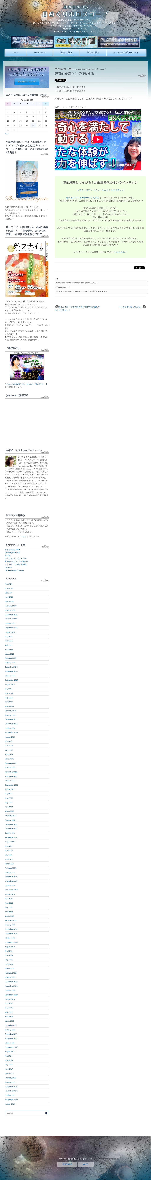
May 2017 (9, 1065)
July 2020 (8, 899)
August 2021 (10, 842)
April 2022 (9, 807)
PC (86, 1164)
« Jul (6, 134)
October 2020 (10, 885)
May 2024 (9, 698)
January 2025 (10, 663)
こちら (23, 537)
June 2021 (9, 851)
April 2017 (9, 1069)
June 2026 (9, 588)
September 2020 (11, 890)
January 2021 (10, 872)
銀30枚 (7, 556)
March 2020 (9, 916)
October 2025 (10, 623)
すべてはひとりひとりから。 (16, 558)
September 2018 (11, 995)
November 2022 (11, 776)
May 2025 (9, 645)
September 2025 (11, 628)
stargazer (8, 567)
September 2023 (11, 733)
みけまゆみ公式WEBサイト (126, 52)
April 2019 (9, 964)
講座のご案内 (66, 52)
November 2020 (11, 881)
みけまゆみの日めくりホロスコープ (80, 1159)
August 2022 (10, 789)
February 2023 (10, 763)
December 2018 (11, 982)
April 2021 (9, 859)
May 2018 (9, 1012)
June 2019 (9, 955)
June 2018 (9, 1008)
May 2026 (9, 593)
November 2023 (11, 724)
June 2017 (9, 1060)
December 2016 (11, 1087)
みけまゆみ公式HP (12, 550)
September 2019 (11, 942)
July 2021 (8, 846)
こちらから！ (120, 252)
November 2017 (11, 1038)
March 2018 (9, 1021)
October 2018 (10, 990)
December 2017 (11, 1034)
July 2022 (8, 794)
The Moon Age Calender (14, 570)
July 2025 (8, 636)
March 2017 (9, 1073)
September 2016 (11, 1100)
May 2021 (9, 855)
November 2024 (11, 671)
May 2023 (9, 750)
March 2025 (9, 654)
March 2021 (9, 864)
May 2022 (9, 802)
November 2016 (11, 1091)
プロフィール (39, 52)
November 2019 (11, 934)
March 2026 (9, 601)
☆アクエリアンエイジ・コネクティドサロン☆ (100, 190)
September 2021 (11, 837)
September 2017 (11, 1047)
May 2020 (9, 907)
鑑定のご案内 (93, 52)
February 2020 (10, 920)
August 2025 (10, 632)
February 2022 (10, 816)
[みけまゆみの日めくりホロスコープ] (75, 16)
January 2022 (10, 820)
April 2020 (9, 912)
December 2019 (11, 929)
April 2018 (9, 1017)
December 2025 (11, 615)
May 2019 (9, 960)
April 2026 (9, 597)
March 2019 (9, 968)
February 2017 (10, 1078)
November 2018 (11, 986)
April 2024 (9, 702)
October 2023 (10, 728)
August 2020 (10, 894)
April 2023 (9, 754)
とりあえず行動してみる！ (130, 307)
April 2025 (9, 650)
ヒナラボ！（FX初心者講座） (16, 564)
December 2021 (11, 824)
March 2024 (9, 706)
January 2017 (10, 1082)
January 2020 (10, 925)
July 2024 (8, 689)
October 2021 (10, 833)
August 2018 (10, 999)
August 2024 (10, 684)
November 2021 (11, 829)
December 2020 (11, 877)
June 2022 (9, 798)
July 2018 (8, 1003)
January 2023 (10, 767)
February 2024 (10, 711)
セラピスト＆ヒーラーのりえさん (83, 197)
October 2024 (10, 676)
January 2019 (10, 977)
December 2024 (11, 667)
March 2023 (9, 759)
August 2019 (10, 947)
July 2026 (8, 584)
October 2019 (10, 938)
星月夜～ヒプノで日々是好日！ (17, 561)
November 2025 (11, 619)
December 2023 (11, 719)
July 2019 (8, 951)
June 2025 (9, 641)
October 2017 (10, 1043)
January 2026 (10, 610)
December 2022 (11, 772)
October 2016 (10, 1095)
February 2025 (10, 658)
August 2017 (10, 1052)
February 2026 (10, 606)
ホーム (15, 52)
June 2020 (9, 903)
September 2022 (11, 785)
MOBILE (67, 1164)
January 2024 (10, 715)
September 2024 (11, 680)
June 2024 (9, 693)
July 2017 (8, 1056)
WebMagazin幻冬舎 (12, 553)
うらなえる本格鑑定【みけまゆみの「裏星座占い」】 (26, 384)
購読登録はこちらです (27, 82)
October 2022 (10, 781)
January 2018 (10, 1030)
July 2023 (8, 741)
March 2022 (9, 811)
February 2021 (10, 868)
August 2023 (10, 737)
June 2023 (9, 746)
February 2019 (10, 973)
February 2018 (10, 1025)
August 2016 (10, 1104)
